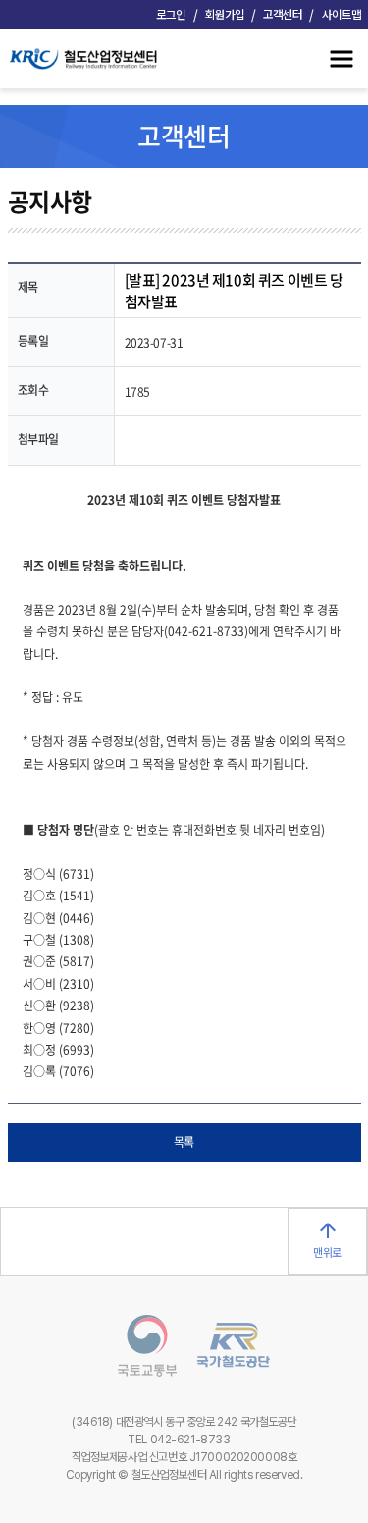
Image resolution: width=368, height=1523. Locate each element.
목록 (184, 1142)
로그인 (170, 15)
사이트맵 (341, 15)
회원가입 (224, 15)
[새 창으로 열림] (137, 1349)
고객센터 (282, 15)
